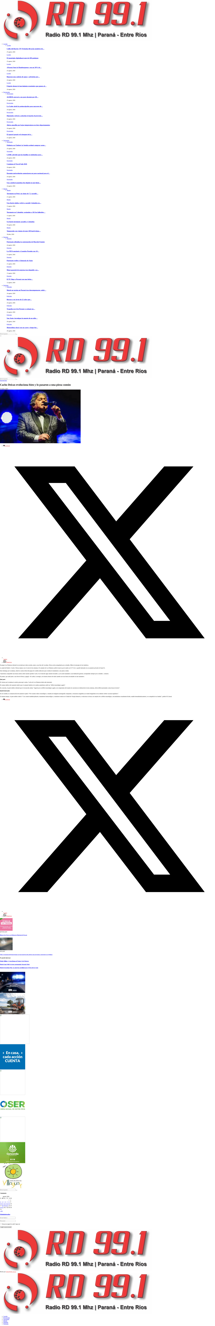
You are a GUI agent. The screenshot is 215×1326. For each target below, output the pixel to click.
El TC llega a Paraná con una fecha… (20, 279)
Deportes (5, 237)
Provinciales (6, 92)
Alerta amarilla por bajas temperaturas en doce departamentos (28, 125)
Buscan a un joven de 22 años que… (19, 299)
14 (7, 1204)
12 (4, 1204)
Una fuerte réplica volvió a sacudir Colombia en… (24, 203)
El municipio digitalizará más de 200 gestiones (22, 58)
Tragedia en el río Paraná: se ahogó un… (21, 309)
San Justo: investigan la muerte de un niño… (22, 318)
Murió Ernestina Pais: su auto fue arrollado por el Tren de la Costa (19, 967)
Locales (5, 44)
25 (2, 1207)
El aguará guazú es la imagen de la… (19, 134)
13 (6, 1204)
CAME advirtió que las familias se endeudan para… (25, 155)
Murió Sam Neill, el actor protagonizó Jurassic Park (15, 964)
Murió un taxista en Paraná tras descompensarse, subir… (26, 290)
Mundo (5, 189)
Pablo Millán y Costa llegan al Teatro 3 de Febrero (14, 961)
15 (9, 1204)
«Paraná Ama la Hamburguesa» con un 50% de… (24, 67)
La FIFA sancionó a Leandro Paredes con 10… (23, 251)
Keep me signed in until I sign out (11, 1224)
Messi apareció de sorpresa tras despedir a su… (23, 270)
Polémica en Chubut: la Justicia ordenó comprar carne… (26, 145)
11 (2, 1204)
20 (6, 1205)
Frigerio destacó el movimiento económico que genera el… (27, 86)
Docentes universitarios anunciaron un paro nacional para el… (28, 173)
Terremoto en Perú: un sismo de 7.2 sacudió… (22, 193)
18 (2, 1205)
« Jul (1, 1211)
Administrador (5, 1214)
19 (4, 1205)
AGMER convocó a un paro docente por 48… (22, 97)
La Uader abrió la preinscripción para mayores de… (25, 106)
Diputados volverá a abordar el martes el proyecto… (25, 116)
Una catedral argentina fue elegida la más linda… (24, 183)
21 (7, 1205)
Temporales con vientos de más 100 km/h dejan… (24, 231)
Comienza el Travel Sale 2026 (17, 164)
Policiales (5, 285)
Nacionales (6, 140)
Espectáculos (3, 380)
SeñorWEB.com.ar (11, 1271)
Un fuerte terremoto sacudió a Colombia (20, 222)
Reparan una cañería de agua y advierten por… (23, 77)
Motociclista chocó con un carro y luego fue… (22, 327)
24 (1, 1207)
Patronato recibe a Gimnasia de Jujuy (20, 260)
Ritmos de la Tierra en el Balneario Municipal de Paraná (13, 935)
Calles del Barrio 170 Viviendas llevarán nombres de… (25, 49)
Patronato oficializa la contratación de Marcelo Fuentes (26, 242)
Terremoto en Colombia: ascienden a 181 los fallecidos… (26, 212)
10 (1, 1204)
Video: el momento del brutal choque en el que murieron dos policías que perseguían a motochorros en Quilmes (26, 954)
